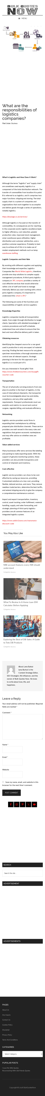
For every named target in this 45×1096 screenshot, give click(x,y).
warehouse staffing (10, 253)
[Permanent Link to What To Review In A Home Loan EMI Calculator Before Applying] (22, 580)
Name (5, 745)
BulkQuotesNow (30, 1088)
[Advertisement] (22, 79)
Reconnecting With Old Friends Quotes (16, 1071)
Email (5, 757)
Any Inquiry (6, 1015)
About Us (5, 1010)
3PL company (17, 281)
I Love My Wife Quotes (10, 1068)
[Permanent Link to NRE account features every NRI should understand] (22, 542)
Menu (24, 18)
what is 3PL (20, 296)
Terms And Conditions (10, 1040)
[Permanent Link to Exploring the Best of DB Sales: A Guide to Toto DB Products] (22, 617)
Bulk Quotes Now (22, 10)
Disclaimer (6, 1030)
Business (14, 123)
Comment (7, 713)
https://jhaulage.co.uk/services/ (15, 217)
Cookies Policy (7, 1025)
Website (5, 770)
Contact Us (6, 1020)
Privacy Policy (7, 1035)
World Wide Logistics (23, 271)
